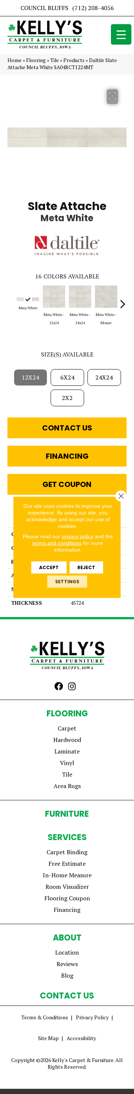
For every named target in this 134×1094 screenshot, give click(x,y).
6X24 (67, 377)
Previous (11, 300)
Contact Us (67, 428)
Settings (67, 581)
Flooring (36, 60)
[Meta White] (28, 299)
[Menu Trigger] (121, 34)
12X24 (30, 377)
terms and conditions (57, 543)
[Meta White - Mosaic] (106, 297)
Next (122, 300)
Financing (67, 456)
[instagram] (72, 687)
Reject (86, 567)
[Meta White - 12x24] (54, 297)
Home (14, 60)
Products (73, 60)
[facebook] (58, 687)
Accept (49, 567)
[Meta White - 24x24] (80, 297)
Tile (54, 60)
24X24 (104, 377)
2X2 (67, 398)
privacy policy (77, 536)
